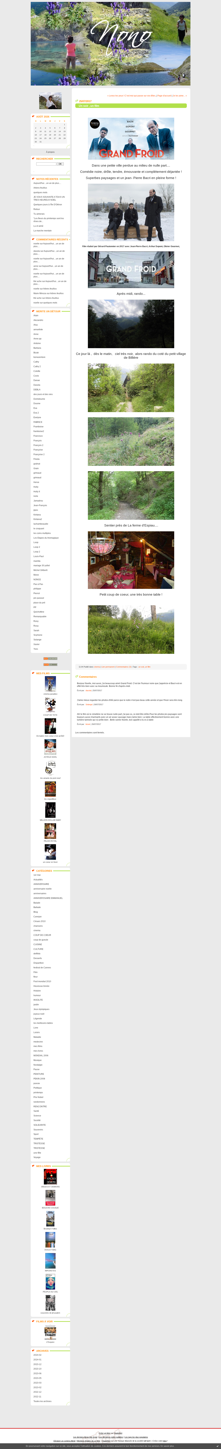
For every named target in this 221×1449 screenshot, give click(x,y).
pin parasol (38, 598)
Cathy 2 (37, 366)
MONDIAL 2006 (40, 1055)
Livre (35, 1028)
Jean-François (40, 505)
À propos (50, 152)
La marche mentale (42, 230)
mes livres (38, 1051)
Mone (36, 575)
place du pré (39, 602)
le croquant (38, 528)
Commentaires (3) (123, 667)
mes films (37, 1046)
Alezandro (38, 320)
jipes (35, 510)
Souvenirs (38, 1129)
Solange (37, 639)
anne (35, 266)
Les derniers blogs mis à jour (85, 1437)
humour (37, 995)
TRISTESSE (39, 1143)
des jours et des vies (43, 394)
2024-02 (37, 1355)
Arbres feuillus (40, 188)
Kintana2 (37, 519)
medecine (38, 1042)
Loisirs (36, 1032)
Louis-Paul (38, 556)
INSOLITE (38, 1000)
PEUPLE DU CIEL (50, 1292)
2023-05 (37, 1378)
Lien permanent (108, 667)
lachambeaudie (40, 524)
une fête (37, 1153)
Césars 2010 (39, 921)
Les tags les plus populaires (136, 1437)
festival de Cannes (42, 967)
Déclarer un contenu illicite (64, 1441)
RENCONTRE (40, 1106)
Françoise (38, 450)
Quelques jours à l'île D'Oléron (47, 204)
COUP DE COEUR (42, 935)
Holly (35, 487)
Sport (36, 1134)
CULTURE (38, 949)
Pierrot (36, 593)
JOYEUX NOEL (50, 757)
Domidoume (39, 399)
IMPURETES (50, 1271)
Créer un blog (104, 1433)
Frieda (36, 459)
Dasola (36, 385)
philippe (37, 588)
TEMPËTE (38, 1139)
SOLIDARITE (39, 1125)
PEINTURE (38, 1074)
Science (37, 1115)
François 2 (38, 445)
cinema (36, 930)
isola (35, 496)
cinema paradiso (50, 694)
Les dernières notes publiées (111, 1437)
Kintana (37, 515)
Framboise (38, 426)
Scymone (37, 635)
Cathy (36, 362)
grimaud (37, 473)
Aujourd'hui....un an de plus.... (47, 183)
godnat (36, 464)
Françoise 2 (39, 454)
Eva (35, 408)
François (37, 440)
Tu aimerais (39, 214)
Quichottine (38, 612)
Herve (36, 482)
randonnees (39, 1102)
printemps (38, 1092)
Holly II (36, 491)
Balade (36, 903)
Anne (36, 334)
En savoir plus (167, 1446)
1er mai (37, 875)
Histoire (37, 991)
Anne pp (37, 338)
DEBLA (36, 389)
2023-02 (37, 1387)
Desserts (37, 958)
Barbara (37, 348)
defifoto (36, 953)
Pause (36, 1069)
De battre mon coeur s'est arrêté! (50, 736)
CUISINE (37, 944)
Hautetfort (118, 1433)
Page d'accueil (164, 96)
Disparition (38, 963)
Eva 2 (36, 413)
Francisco (38, 436)
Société (37, 1120)
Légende (37, 1018)
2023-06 (37, 1373)
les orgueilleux (50, 799)
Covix (36, 376)
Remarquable (39, 616)
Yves (35, 649)
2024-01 (37, 1359)
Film (35, 972)
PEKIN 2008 (39, 1079)
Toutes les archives (42, 1401)
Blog (35, 912)
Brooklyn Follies (50, 1229)
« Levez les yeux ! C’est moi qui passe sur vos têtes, (131, 96)
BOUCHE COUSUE (50, 1208)
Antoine (37, 343)
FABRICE (37, 422)
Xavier (36, 644)
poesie (36, 1083)
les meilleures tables (43, 1023)
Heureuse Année (41, 986)
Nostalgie (37, 1065)
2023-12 (37, 1364)
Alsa (35, 325)
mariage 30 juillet (41, 565)
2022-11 (37, 1396)
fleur (35, 977)
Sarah (36, 630)
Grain (36, 468)
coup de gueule (40, 940)
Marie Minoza (39, 293)
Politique (37, 1088)
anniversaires (39, 893)
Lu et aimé (38, 226)
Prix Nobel (38, 1097)
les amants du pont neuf (50, 778)
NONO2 (37, 579)
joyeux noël (38, 1014)
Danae (36, 380)
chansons (38, 926)
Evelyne (37, 417)
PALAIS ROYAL (50, 841)
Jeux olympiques (41, 1009)
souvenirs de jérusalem (50, 1313)
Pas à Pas (38, 584)
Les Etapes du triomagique (46, 538)
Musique (37, 1060)
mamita (36, 561)
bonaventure (39, 357)
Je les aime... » (180, 96)
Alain (35, 315)
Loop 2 (36, 547)
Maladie (37, 1037)
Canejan (37, 916)
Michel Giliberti (40, 570)
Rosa (36, 626)
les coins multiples (42, 533)
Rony (36, 621)
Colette (36, 371)
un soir (141, 667)
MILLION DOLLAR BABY (50, 820)
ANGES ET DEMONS (50, 1187)
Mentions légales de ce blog (88, 1441)
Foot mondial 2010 (42, 981)
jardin (36, 1004)
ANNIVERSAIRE (41, 884)
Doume (36, 403)
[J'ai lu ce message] (217, 1446)
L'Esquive (50, 1342)
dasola (36, 251)
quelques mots (40, 192)
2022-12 (37, 1392)
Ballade (37, 907)
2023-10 (37, 1369)
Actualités (38, 879)
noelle (36, 243)
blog (165, 1441)
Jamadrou (38, 501)
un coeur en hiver (50, 862)
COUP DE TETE (50, 715)
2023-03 (37, 1383)
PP (34, 607)
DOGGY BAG (50, 1250)
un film (147, 667)
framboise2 (38, 431)
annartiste (38, 329)
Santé (36, 1111)
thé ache (37, 281)
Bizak (36, 352)
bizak (88, 724)
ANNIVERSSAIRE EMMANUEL (48, 898)
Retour (36, 209)
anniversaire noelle (42, 889)
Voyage (37, 1157)
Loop (35, 542)
